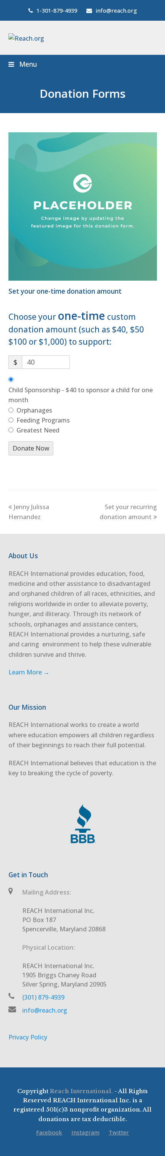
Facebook (49, 1132)
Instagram (85, 1132)
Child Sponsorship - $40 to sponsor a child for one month (80, 395)
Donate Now (31, 448)
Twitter (119, 1132)
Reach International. (81, 1091)
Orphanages (34, 410)
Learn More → (29, 672)
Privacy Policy (27, 1037)
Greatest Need (37, 430)
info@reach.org (44, 1010)
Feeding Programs (43, 420)
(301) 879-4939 (43, 997)
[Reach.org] (26, 37)
